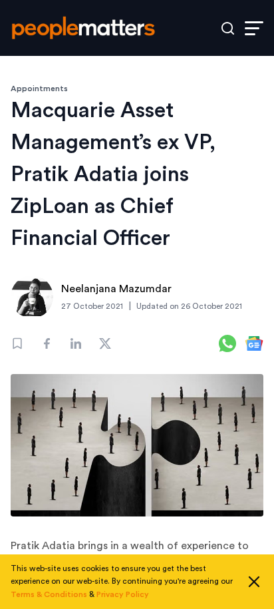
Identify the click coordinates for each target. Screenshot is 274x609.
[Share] (46, 343)
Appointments (39, 89)
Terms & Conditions (49, 594)
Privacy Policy (122, 594)
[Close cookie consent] (254, 581)
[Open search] (227, 28)
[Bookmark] (17, 343)
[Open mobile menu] (254, 28)
